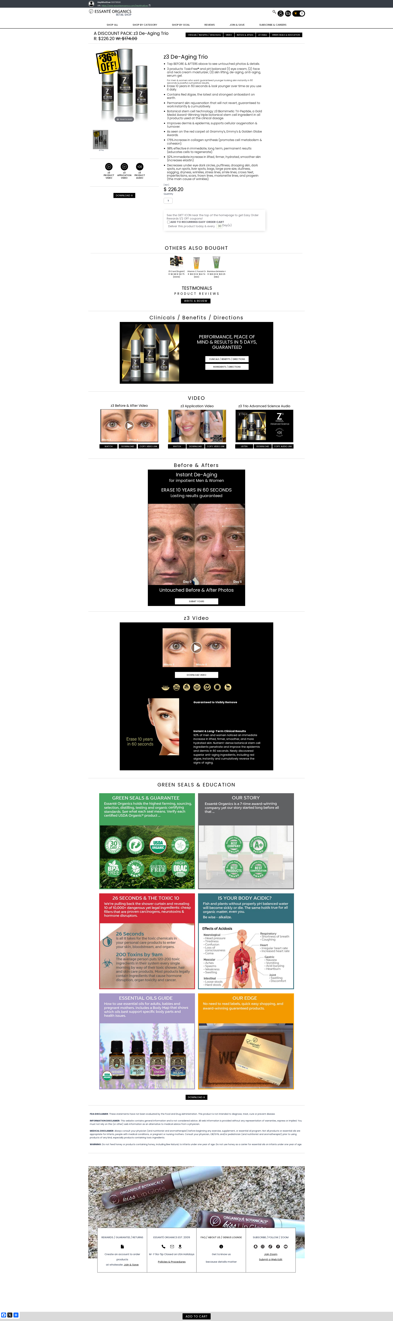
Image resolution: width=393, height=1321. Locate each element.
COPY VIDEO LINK (148, 446)
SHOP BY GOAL (181, 25)
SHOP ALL (112, 25)
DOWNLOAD (124, 195)
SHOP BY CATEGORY (145, 25)
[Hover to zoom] (124, 84)
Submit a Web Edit (270, 1259)
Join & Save (131, 1264)
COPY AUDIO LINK (283, 446)
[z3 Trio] (100, 139)
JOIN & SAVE (274, 12)
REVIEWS (209, 25)
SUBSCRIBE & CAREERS (272, 25)
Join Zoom (270, 1254)
